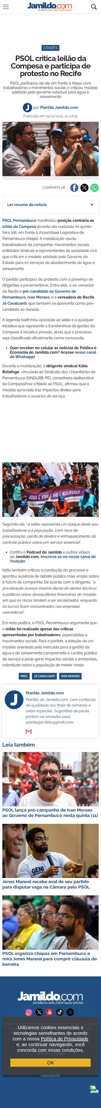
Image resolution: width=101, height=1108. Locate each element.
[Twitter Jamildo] (40, 1012)
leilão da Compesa (19, 226)
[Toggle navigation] (5, 6)
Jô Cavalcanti (14, 303)
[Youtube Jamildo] (51, 1012)
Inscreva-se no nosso (60, 556)
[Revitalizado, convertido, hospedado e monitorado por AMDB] (94, 1089)
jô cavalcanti (44, 676)
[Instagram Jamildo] (30, 1012)
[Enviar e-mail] (28, 732)
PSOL (24, 676)
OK (50, 1062)
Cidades (50, 48)
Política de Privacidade (64, 1038)
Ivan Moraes (70, 676)
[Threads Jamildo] (71, 1012)
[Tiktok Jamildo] (61, 1012)
